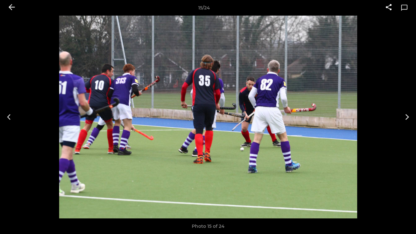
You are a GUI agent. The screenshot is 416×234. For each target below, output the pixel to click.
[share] (389, 7)
